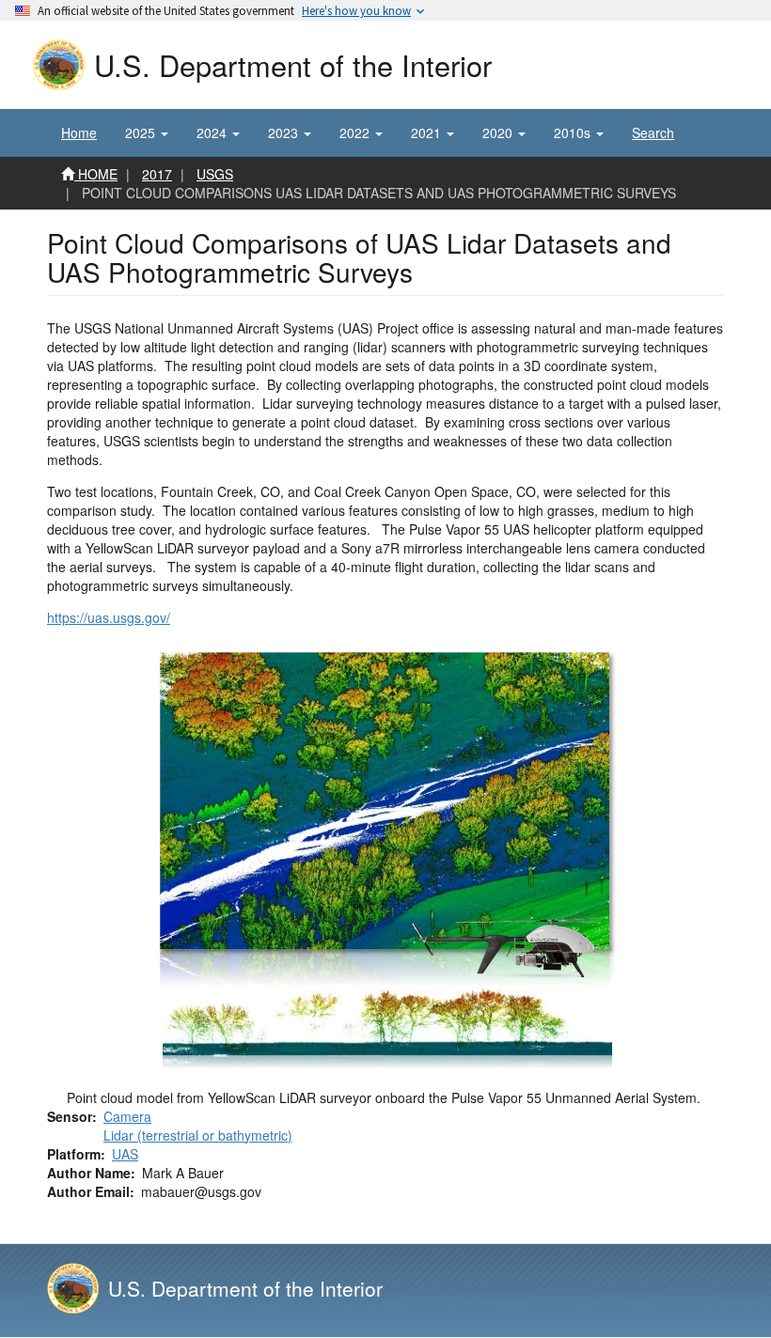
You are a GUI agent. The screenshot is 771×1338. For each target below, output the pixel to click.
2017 (157, 173)
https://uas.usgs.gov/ (108, 617)
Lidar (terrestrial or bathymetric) (197, 1135)
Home (79, 132)
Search (653, 132)
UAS (125, 1153)
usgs (215, 173)
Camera (127, 1116)
